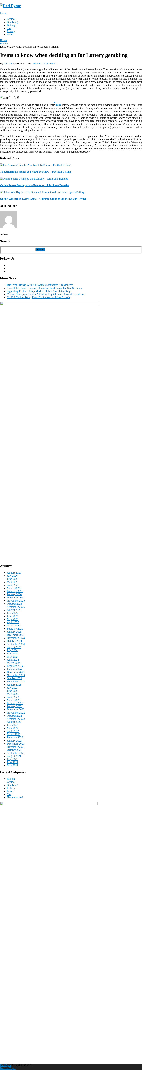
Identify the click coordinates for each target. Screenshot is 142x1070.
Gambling (12, 22)
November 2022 (16, 712)
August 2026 (14, 572)
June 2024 (12, 653)
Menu (3, 13)
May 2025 (12, 619)
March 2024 (13, 662)
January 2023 (14, 706)
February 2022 (15, 737)
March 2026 (13, 588)
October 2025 (14, 603)
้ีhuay (58, 104)
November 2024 (16, 637)
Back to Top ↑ (8, 1068)
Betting (11, 25)
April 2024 (13, 659)
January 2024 (14, 669)
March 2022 (13, 734)
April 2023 (13, 697)
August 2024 (14, 647)
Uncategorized (15, 797)
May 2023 (12, 693)
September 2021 (16, 753)
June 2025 (12, 616)
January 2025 (14, 631)
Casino (11, 18)
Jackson (8, 63)
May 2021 (12, 765)
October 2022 (14, 715)
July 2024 (12, 650)
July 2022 (12, 725)
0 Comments (49, 63)
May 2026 (12, 581)
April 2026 (13, 585)
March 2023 (13, 700)
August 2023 (14, 684)
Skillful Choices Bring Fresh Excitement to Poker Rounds (38, 297)
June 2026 (12, 578)
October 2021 (14, 749)
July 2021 (12, 759)
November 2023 (16, 675)
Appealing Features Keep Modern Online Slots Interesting (38, 291)
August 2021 (14, 756)
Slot (9, 28)
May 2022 (12, 728)
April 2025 (13, 622)
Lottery (11, 31)
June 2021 (12, 762)
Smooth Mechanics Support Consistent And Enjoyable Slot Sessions (44, 288)
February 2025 (15, 628)
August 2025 (14, 609)
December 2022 (15, 709)
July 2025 (12, 613)
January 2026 (14, 594)
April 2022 (13, 731)
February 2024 (15, 665)
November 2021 (16, 746)
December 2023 (15, 672)
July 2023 (12, 687)
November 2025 (16, 600)
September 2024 (16, 644)
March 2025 (13, 625)
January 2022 (14, 740)
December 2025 (15, 597)
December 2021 (15, 743)
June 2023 (12, 690)
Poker (10, 34)
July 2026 (12, 575)
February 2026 (15, 591)
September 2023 (16, 681)
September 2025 (16, 606)
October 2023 (14, 678)
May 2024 (12, 656)
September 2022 (16, 718)
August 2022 (14, 721)
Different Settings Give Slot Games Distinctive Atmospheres (40, 284)
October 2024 (14, 641)
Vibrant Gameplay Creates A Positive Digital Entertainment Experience (46, 294)
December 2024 (15, 634)
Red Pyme (5, 1065)
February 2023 (15, 703)
